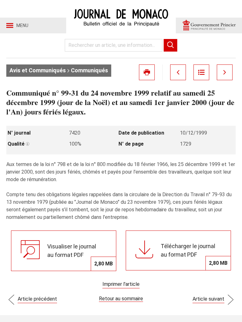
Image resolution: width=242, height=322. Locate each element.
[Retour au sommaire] (201, 72)
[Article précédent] (178, 72)
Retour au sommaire (121, 299)
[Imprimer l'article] (147, 72)
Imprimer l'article (121, 284)
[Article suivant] (225, 72)
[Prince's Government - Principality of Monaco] (209, 25)
